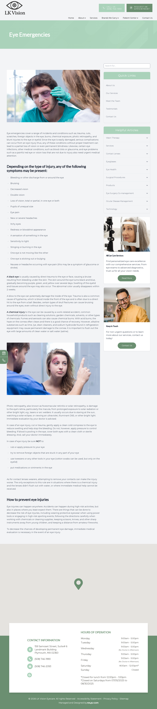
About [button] (81, 18)
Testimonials (111, 109)
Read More (127, 278)
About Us (110, 85)
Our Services (112, 93)
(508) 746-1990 (43, 659)
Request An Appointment (142, 8)
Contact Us (147, 18)
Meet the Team (113, 101)
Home (71, 18)
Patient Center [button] (130, 18)
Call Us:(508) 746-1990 (114, 8)
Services (93, 18)
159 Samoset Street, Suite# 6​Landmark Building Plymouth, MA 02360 (51, 649)
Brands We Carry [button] (109, 18)
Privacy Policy (110, 699)
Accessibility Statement (89, 699)
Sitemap (124, 699)
